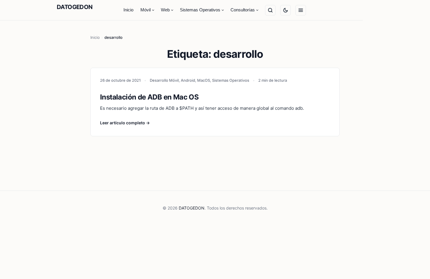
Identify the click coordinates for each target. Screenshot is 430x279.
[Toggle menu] (300, 10)
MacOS (203, 80)
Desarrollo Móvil (164, 80)
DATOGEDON (75, 7)
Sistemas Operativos (200, 9)
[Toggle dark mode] (285, 10)
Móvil (145, 9)
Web (165, 9)
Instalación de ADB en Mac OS (149, 97)
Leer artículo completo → (125, 122)
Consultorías (243, 9)
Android (188, 80)
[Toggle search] (270, 10)
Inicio (128, 9)
